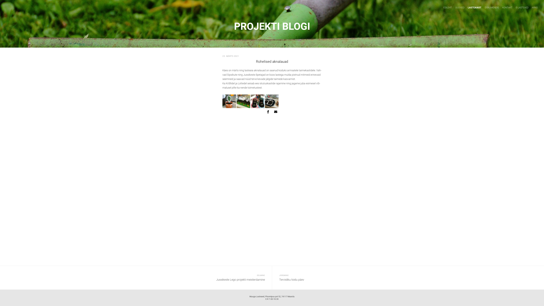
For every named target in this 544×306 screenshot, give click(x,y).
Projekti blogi (272, 26)
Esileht (447, 7)
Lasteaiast (474, 7)
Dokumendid (492, 7)
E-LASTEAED (522, 7)
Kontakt (507, 7)
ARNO (535, 7)
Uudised (459, 7)
